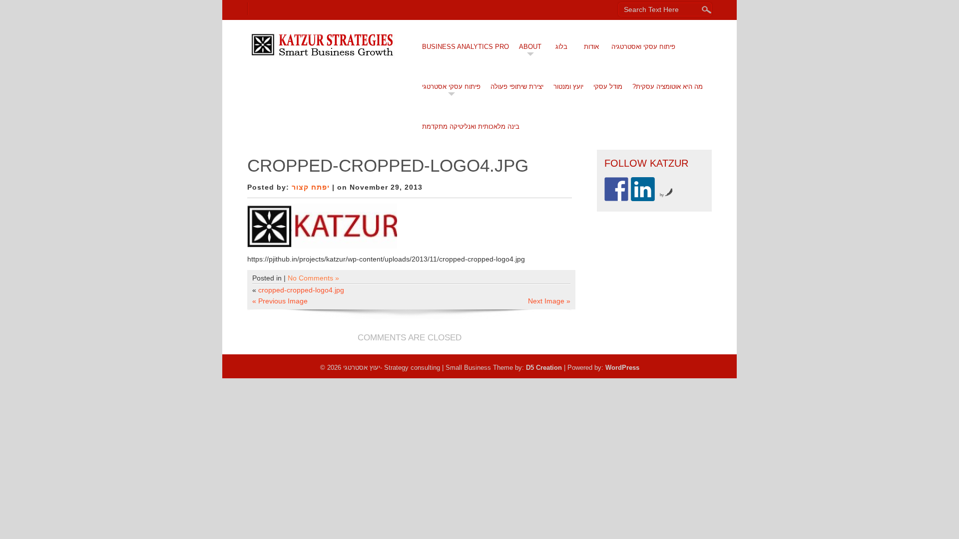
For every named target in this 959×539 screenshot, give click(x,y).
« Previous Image (280, 301)
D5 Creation (544, 367)
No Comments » (313, 278)
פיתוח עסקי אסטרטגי (451, 86)
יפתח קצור (311, 187)
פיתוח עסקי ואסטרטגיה (643, 46)
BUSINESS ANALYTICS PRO (465, 46)
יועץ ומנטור (568, 86)
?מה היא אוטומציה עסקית (667, 86)
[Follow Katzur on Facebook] (616, 189)
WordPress (622, 367)
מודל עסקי (607, 86)
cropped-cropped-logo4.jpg (301, 290)
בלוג (561, 46)
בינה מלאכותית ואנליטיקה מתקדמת (470, 126)
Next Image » (549, 301)
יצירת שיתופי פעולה (516, 86)
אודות (591, 46)
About (530, 46)
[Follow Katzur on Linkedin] (643, 189)
